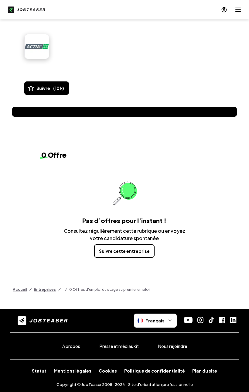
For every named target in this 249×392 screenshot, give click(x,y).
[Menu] (238, 9)
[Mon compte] (224, 9)
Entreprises (45, 289)
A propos (71, 346)
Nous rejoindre (172, 346)
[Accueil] (25, 9)
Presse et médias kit (119, 346)
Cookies (108, 370)
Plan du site (204, 370)
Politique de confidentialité (154, 370)
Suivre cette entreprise (124, 251)
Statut (39, 370)
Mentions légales (72, 370)
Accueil (20, 289)
